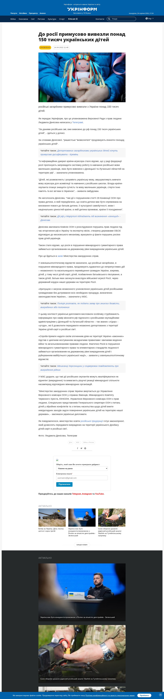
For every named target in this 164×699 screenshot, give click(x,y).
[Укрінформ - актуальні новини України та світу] (82, 9)
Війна (13, 19)
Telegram (76, 494)
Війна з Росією (88, 442)
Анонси (43, 13)
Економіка (23, 19)
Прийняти (144, 695)
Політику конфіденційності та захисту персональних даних (110, 695)
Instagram (87, 494)
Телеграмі (77, 122)
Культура (52, 19)
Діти (70, 442)
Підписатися (64, 484)
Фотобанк (23, 13)
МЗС (77, 442)
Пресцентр (33, 13)
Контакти (100, 19)
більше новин (82, 545)
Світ (33, 19)
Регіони (41, 19)
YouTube (99, 494)
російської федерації (91, 421)
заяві (61, 256)
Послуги (14, 13)
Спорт (62, 19)
